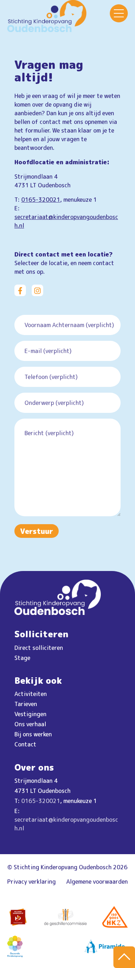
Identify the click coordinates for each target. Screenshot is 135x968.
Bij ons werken (33, 734)
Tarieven (25, 704)
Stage (22, 658)
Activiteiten (30, 694)
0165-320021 (40, 200)
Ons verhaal (30, 724)
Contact (25, 744)
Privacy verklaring (31, 882)
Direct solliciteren (38, 648)
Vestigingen (30, 714)
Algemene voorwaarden (97, 882)
